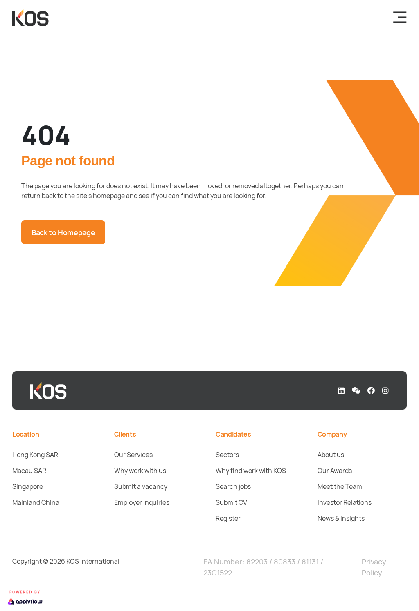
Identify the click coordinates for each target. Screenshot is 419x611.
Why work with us (140, 470)
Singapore (27, 486)
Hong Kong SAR (35, 454)
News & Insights (341, 518)
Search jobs (233, 486)
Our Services (133, 454)
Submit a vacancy (140, 486)
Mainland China (35, 502)
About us (331, 454)
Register (228, 518)
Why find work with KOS (251, 470)
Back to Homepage (63, 232)
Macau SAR (29, 470)
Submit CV (231, 502)
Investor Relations (345, 502)
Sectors (227, 454)
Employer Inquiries (141, 502)
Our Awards (335, 470)
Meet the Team (340, 486)
